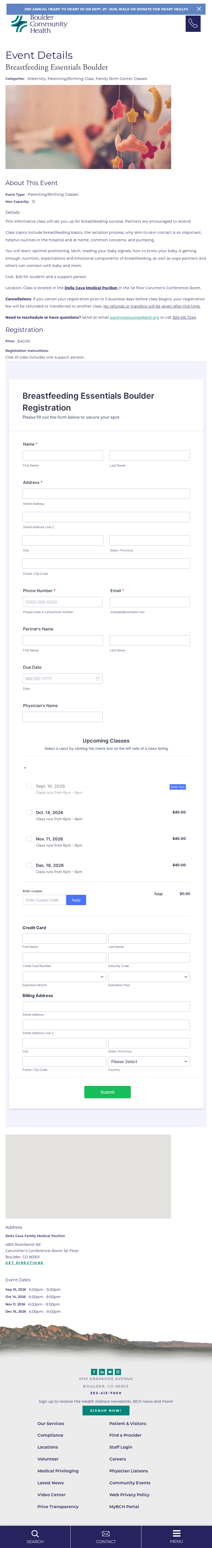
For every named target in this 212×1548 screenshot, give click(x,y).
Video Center (51, 1494)
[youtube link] (110, 1372)
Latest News (50, 1482)
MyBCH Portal (124, 1506)
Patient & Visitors (127, 1423)
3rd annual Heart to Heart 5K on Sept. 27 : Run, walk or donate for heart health (106, 9)
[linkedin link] (102, 1372)
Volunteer (48, 1459)
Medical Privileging (58, 1471)
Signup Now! (106, 1411)
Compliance (50, 1435)
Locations (47, 1447)
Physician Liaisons (128, 1471)
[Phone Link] (193, 24)
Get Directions (24, 1263)
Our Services (50, 1423)
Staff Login (120, 1447)
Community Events (129, 1482)
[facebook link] (94, 1372)
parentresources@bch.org (134, 317)
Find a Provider (125, 1435)
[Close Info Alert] (199, 9)
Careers (117, 1459)
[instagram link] (118, 1372)
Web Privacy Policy (129, 1494)
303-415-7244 (184, 317)
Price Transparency (58, 1506)
